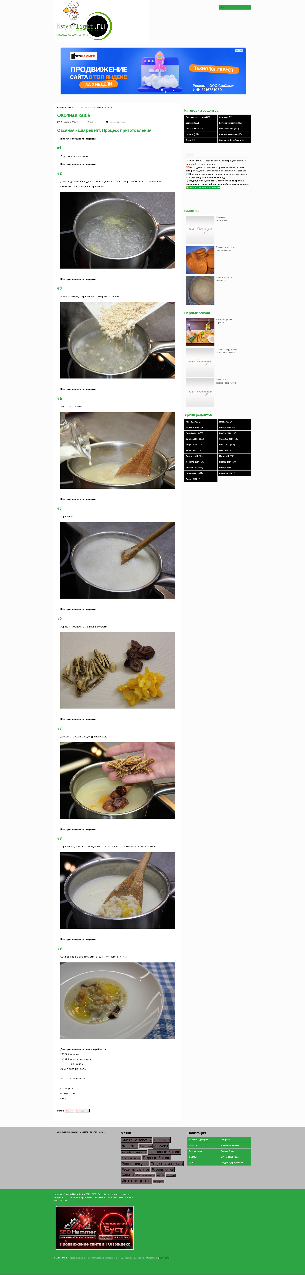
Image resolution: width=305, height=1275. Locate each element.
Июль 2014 (224, 445)
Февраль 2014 (192, 462)
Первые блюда (226, 129)
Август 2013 (191, 479)
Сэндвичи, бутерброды (230, 140)
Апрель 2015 (192, 422)
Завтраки (92, 107)
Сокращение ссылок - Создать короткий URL (80, 1132)
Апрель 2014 (192, 456)
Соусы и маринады (228, 134)
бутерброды (158, 1182)
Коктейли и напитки (228, 123)
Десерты (129, 1146)
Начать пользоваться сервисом (205, 187)
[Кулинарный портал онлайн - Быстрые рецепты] (101, 41)
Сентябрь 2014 (226, 439)
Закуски (189, 123)
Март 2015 (224, 422)
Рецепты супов (163, 1169)
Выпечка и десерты (195, 117)
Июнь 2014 (191, 450)
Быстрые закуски (137, 1140)
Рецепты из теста (167, 1163)
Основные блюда (164, 1152)
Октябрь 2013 (192, 473)
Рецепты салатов (136, 1169)
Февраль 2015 (192, 427)
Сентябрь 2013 (226, 473)
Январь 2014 (225, 462)
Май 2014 (223, 450)
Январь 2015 (225, 427)
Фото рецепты (82, 1111)
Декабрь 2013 (192, 468)
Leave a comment (117, 122)
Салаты (189, 134)
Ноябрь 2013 (225, 468)
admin (93, 122)
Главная (82, 107)
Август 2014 (191, 445)
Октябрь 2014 (192, 439)
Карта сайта (164, 1258)
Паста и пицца (192, 129)
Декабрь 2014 (192, 433)
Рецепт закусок (135, 1164)
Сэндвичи (171, 1175)
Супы (188, 140)
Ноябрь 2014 (225, 433)
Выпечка (162, 1140)
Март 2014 (224, 456)
